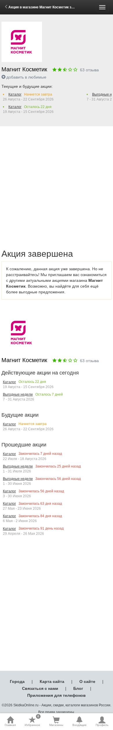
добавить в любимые (26, 77)
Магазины (56, 725)
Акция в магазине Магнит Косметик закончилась (50, 7)
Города (17, 681)
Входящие (79, 725)
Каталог (14, 94)
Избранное (32, 721)
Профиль (102, 725)
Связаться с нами (40, 688)
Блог (78, 688)
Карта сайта (52, 681)
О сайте (87, 681)
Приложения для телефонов (56, 695)
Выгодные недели (18, 394)
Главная (10, 725)
